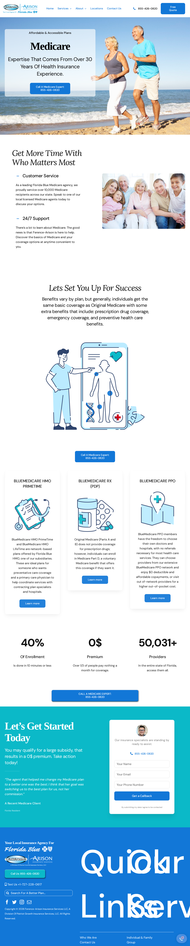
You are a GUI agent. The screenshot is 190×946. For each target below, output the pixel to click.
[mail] (29, 902)
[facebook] (7, 902)
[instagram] (22, 902)
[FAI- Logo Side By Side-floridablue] (20, 5)
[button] (48, 175)
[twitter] (14, 902)
